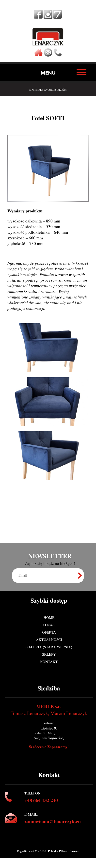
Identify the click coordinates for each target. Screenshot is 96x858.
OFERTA (49, 632)
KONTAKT (49, 661)
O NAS (48, 624)
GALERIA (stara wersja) (49, 646)
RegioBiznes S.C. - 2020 (32, 851)
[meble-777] (57, 17)
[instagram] (48, 17)
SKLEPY (49, 654)
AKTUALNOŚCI (49, 639)
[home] (38, 55)
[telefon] (57, 55)
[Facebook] (38, 17)
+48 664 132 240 (41, 800)
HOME (49, 617)
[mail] (48, 55)
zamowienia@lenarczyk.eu (52, 821)
